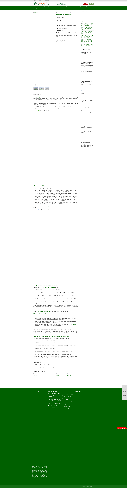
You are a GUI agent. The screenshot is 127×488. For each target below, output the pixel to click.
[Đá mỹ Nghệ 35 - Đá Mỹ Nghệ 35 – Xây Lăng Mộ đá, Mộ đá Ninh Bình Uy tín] (50, 4)
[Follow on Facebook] (88, 0)
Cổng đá (68, 406)
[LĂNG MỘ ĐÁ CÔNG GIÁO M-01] (72, 377)
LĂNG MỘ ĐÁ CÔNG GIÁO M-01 (72, 383)
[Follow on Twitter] (90, 0)
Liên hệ (35, 8)
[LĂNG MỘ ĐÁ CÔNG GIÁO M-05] (38, 377)
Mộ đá (66, 404)
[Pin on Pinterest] (62, 41)
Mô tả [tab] (34, 94)
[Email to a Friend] (61, 41)
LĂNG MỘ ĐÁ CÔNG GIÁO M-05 (38, 383)
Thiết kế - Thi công (68, 401)
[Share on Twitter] (59, 41)
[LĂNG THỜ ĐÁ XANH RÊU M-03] (50, 377)
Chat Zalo (124, 391)
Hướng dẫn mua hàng (69, 394)
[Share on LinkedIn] (64, 41)
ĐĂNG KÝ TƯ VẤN (121, 428)
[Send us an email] (91, 0)
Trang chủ (58, 12)
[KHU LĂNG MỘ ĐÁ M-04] (61, 377)
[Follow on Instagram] (89, 0)
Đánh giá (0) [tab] (38, 94)
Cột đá (66, 408)
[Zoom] (35, 85)
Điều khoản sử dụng (68, 392)
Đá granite (74, 324)
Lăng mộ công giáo (68, 12)
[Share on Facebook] (57, 41)
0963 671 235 (124, 395)
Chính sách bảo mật (68, 396)
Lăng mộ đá (62, 12)
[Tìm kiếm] (93, 0)
